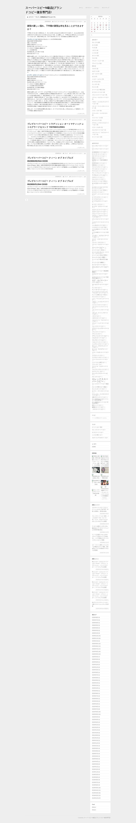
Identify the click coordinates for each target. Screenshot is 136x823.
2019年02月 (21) (96, 795)
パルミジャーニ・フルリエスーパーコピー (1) (100, 133)
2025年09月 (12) (96, 643)
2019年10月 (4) (96, 774)
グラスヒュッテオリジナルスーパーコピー (100, 216)
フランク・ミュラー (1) (98, 60)
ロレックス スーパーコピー (99, 429)
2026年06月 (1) (96, 622)
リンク (93, 424)
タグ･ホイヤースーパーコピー (100, 285)
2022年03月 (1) (96, 719)
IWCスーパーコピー (98, 158)
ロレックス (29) (96, 42)
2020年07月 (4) (96, 753)
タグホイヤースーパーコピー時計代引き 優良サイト (100, 277)
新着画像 (94, 453)
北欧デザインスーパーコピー (100, 397)
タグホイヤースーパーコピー (100, 274)
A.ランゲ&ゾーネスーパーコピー (100, 146)
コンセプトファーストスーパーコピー (100, 222)
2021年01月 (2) (96, 738)
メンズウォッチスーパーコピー (100, 344)
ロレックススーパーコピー (100, 380)
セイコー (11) (95, 55)
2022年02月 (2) (96, 722)
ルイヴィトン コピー (98, 371)
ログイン (96, 7)
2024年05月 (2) (96, 680)
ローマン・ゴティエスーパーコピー (100, 391)
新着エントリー (96, 505)
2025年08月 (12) (96, 646)
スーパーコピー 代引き (99, 250)
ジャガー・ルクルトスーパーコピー (100, 236)
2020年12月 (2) (96, 740)
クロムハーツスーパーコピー (100, 213)
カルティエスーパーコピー (100, 211)
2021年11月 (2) (96, 730)
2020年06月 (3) (96, 756)
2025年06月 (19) (96, 651)
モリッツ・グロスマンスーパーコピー (100, 346)
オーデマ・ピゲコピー (98, 204)
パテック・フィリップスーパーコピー (100, 313)
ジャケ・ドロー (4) (96, 110)
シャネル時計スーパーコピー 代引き (100, 230)
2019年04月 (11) (96, 790)
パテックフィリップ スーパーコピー (100, 307)
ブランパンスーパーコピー (100, 336)
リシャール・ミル (97, 364)
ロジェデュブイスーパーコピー (100, 374)
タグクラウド (95, 143)
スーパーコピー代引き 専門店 (100, 255)
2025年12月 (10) (96, 635)
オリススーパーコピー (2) (98, 92)
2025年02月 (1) (96, 662)
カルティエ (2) (95, 71)
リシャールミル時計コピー (99, 362)
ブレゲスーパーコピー (32, 39)
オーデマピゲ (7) (96, 81)
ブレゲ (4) (94, 58)
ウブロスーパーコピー (100, 175)
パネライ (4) (95, 50)
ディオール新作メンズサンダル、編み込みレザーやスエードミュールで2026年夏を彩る (100, 528)
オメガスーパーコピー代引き (100, 190)
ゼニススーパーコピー (100, 268)
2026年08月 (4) (96, 617)
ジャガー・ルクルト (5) (98, 79)
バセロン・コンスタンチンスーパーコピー (100, 302)
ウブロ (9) (94, 47)
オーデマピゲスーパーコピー (75, 21)
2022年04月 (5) (96, 717)
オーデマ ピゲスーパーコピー (100, 197)
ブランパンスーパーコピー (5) (99, 95)
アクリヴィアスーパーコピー (100, 167)
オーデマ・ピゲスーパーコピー (35, 75)
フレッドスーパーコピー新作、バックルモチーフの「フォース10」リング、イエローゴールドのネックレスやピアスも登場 (100, 518)
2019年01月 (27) (96, 798)
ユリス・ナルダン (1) (97, 127)
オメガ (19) (95, 45)
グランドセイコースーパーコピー (100, 219)
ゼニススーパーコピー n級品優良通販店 (100, 271)
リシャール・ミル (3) (97, 117)
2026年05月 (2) (96, 625)
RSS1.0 (94, 807)
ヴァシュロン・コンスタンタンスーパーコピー (100, 394)
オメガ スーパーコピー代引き (100, 181)
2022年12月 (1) (96, 704)
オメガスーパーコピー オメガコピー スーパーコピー (100, 187)
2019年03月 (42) (96, 793)
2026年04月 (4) (96, 628)
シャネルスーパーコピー (99, 225)
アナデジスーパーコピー (98, 171)
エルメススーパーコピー (98, 179)
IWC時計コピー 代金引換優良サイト (100, 160)
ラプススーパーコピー (98, 355)
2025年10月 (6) (96, 641)
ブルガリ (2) (95, 68)
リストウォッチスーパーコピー (100, 369)
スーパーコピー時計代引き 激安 (100, 260)
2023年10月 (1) (96, 688)
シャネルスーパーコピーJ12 (99, 227)
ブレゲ (55, 21)
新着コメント (95, 559)
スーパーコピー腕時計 (98, 262)
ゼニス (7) (94, 76)
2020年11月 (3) (96, 743)
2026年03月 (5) (96, 630)
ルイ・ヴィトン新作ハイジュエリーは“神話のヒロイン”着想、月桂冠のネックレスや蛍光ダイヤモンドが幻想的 (100, 547)
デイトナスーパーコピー (98, 296)
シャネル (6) (95, 53)
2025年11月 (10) (96, 638)
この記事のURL (81, 113)
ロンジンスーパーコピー (99, 389)
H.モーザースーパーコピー (99, 156)
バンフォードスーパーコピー (100, 304)
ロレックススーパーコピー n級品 (100, 384)
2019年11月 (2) (96, 772)
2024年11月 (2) (96, 667)
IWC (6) (94, 66)
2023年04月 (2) (96, 701)
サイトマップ (105, 7)
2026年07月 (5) (96, 620)
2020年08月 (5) (96, 751)
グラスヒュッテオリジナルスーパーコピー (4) (100, 123)
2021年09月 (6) (96, 735)
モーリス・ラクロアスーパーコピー (100, 349)
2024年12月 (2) (96, 664)
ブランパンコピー (97, 333)
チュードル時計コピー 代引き (100, 294)
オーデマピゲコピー (97, 199)
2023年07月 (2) (96, 696)
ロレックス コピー (97, 376)
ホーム (81, 7)
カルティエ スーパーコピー (100, 209)
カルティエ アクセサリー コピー (100, 437)
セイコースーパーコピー (99, 264)
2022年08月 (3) (96, 706)
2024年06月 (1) (96, 677)
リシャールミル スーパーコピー (100, 360)
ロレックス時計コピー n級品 (99, 387)
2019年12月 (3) (96, 769)
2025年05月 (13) (96, 654)
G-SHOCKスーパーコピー (100, 152)
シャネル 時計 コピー (97, 435)
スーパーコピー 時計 (97, 427)
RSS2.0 (94, 810)
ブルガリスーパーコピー (99, 338)
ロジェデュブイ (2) (96, 120)
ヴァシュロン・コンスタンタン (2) (100, 114)
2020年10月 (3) (96, 745)
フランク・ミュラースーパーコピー (100, 324)
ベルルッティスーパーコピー (100, 342)
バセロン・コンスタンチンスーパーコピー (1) (100, 102)
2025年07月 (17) (96, 649)
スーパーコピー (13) (97, 137)
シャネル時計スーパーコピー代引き (100, 233)
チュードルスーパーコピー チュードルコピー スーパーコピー (100, 292)
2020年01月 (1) (96, 766)
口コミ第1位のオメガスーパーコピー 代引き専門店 (100, 399)
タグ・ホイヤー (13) (97, 74)
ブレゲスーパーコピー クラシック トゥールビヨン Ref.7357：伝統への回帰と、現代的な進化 (100, 509)
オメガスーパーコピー (100, 184)
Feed (93, 804)
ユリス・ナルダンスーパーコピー (100, 353)
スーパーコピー (99, 248)
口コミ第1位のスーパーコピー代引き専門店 (100, 403)
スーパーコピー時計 (99, 257)
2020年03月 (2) (96, 764)
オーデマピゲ (61, 21)
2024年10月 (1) (96, 669)
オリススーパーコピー (98, 192)
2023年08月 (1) (96, 693)
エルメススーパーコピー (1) (99, 130)
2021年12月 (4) (96, 727)
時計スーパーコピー (97, 405)
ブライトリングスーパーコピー (100, 329)
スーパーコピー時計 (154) (98, 89)
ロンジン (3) (95, 87)
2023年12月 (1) (96, 685)
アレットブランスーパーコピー (100, 173)
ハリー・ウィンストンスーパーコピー (100, 299)
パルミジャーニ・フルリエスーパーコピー (100, 320)
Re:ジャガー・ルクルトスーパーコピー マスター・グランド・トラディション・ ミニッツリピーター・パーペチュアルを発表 (100, 564)
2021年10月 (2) (96, 732)
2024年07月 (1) (96, 675)
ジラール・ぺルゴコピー (98, 242)
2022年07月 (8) (96, 709)
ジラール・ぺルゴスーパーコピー (100, 245)
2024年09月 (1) (96, 672)
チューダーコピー (97, 287)
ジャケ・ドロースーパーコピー (100, 239)
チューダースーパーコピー (100, 289)
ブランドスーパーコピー (98, 331)
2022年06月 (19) (96, 711)
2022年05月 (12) (96, 714)
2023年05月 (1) (96, 698)
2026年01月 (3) (96, 633)
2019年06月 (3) (96, 785)
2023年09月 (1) (96, 690)
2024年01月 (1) (96, 683)
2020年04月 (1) (96, 761)
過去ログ (94, 614)
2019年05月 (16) (96, 787)
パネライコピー (96, 316)
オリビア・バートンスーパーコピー (100, 194)
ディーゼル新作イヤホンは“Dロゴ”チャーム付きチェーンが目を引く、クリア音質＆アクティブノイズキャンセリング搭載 (100, 537)
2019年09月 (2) (96, 777)
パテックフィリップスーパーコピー (100, 310)
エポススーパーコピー (98, 177)
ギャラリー (89, 7)
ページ (93, 415)
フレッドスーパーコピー (98, 326)
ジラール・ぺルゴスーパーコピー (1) (100, 98)
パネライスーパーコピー (99, 318)
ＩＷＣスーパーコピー (98, 409)
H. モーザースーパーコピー (99, 154)
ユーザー (94, 444)
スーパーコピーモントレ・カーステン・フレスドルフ (100, 252)
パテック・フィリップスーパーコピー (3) (100, 107)
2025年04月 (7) (96, 656)
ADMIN (94, 446)
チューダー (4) (95, 84)
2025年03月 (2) (96, 659)
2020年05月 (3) (96, 758)
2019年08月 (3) (96, 779)
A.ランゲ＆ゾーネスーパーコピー (100, 149)
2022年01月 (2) (96, 724)
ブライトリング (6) (96, 63)
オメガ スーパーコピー (97, 432)
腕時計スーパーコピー (98, 407)
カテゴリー (95, 39)
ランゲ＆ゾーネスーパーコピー (100, 357)
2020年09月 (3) (96, 748)
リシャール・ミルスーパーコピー (100, 367)
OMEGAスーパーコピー (98, 165)
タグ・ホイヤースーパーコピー (100, 281)
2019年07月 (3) (96, 782)
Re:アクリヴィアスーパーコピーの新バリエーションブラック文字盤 (100, 604)
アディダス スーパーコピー (99, 169)
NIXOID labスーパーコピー (99, 163)
